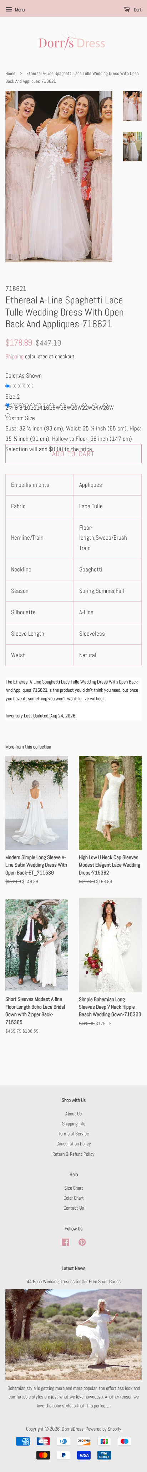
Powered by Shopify (103, 1429)
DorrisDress (72, 1429)
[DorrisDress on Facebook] (65, 1243)
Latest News (73, 1268)
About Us (73, 1113)
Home (10, 73)
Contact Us (74, 1208)
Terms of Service (73, 1133)
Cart (137, 9)
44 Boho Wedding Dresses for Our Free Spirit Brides (74, 1281)
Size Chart (73, 1188)
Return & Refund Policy (73, 1154)
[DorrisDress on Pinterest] (82, 1243)
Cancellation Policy (73, 1143)
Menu (19, 9)
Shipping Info (73, 1123)
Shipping (14, 356)
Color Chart (74, 1198)
